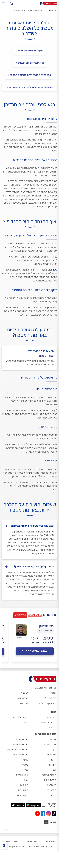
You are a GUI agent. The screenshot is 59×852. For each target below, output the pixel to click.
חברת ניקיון (50, 779)
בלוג (26, 722)
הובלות (52, 764)
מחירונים (51, 717)
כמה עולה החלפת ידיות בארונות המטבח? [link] (29, 74)
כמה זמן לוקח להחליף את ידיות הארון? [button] (34, 566)
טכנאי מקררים (20, 754)
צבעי (25, 779)
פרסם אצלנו (22, 698)
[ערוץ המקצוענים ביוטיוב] (38, 813)
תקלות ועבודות (20, 717)
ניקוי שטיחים (21, 774)
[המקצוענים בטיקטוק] (54, 813)
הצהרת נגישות (11, 841)
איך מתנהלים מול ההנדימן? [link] (29, 62)
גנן (54, 749)
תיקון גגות (23, 790)
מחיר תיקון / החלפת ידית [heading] (41, 351)
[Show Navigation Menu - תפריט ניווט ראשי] (3, 4)
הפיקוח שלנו (49, 698)
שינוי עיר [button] (21, 615)
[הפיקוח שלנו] (3, 845)
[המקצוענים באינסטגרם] (49, 813)
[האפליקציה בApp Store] (18, 805)
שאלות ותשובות (48, 722)
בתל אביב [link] (35, 614)
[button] (50, 822)
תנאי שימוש (32, 841)
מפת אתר (50, 841)
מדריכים (52, 727)
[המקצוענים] (48, 3)
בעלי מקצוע (53, 10)
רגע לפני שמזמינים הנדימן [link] (29, 50)
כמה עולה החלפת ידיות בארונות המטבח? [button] (32, 525)
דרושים (24, 693)
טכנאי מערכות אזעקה (17, 749)
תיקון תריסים (21, 795)
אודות (53, 693)
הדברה (52, 759)
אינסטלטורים (49, 744)
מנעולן (25, 759)
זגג (54, 769)
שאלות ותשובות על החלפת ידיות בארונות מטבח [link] (29, 87)
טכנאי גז (51, 790)
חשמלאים (51, 785)
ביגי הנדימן (46, 626)
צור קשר (24, 703)
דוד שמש (51, 754)
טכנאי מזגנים (21, 739)
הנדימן (42, 10)
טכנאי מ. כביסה (48, 795)
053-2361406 (36, 651)
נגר (26, 769)
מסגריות (24, 764)
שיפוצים (24, 785)
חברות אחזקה (49, 774)
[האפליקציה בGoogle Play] (33, 805)
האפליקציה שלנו (47, 703)
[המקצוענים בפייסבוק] (43, 813)
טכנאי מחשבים (20, 744)
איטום (53, 739)
